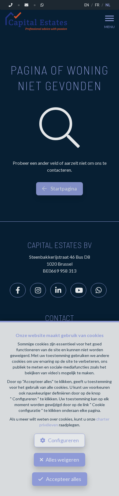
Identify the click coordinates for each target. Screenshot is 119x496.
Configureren (63, 440)
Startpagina (63, 188)
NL (107, 5)
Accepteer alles (63, 479)
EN (86, 5)
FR (97, 5)
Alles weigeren (62, 459)
